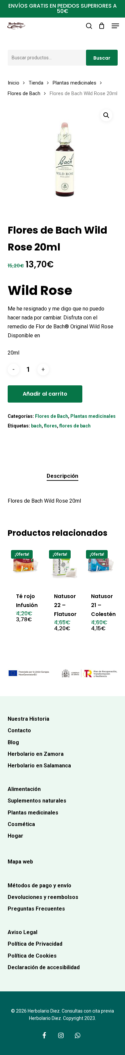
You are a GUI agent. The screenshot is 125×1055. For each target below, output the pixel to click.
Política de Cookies (32, 956)
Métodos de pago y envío (39, 885)
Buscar (101, 58)
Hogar (15, 836)
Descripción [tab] (62, 475)
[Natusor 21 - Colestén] (101, 565)
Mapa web (20, 862)
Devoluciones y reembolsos (43, 897)
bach (36, 425)
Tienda (36, 83)
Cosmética (21, 824)
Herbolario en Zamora (36, 754)
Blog (13, 742)
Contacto (19, 730)
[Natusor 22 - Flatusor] (64, 565)
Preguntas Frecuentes (36, 909)
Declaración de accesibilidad (44, 967)
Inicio (13, 83)
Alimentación (24, 789)
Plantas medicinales (74, 83)
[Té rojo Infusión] (26, 565)
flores (50, 425)
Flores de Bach (24, 93)
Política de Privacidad (35, 944)
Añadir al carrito (45, 394)
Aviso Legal (22, 932)
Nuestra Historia (28, 719)
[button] (115, 26)
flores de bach (75, 425)
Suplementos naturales (37, 801)
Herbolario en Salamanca (39, 765)
